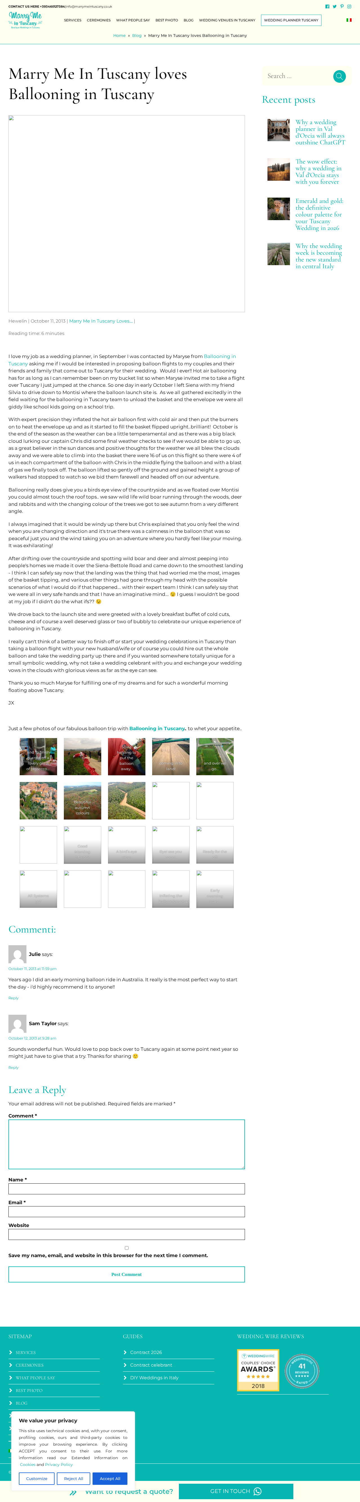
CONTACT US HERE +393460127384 (36, 6)
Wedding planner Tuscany (291, 20)
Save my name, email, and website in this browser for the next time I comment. (108, 1255)
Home (119, 35)
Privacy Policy (59, 1464)
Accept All (110, 1478)
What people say (133, 20)
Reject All (73, 1478)
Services (72, 20)
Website (18, 1225)
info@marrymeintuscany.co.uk (89, 6)
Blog (189, 20)
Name (17, 1180)
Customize (37, 1478)
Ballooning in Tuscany (156, 728)
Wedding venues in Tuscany (227, 20)
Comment (22, 1116)
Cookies (27, 1464)
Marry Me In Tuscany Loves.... (101, 321)
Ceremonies (99, 20)
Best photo (167, 20)
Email (17, 1202)
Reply (13, 998)
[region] (73, 1451)
